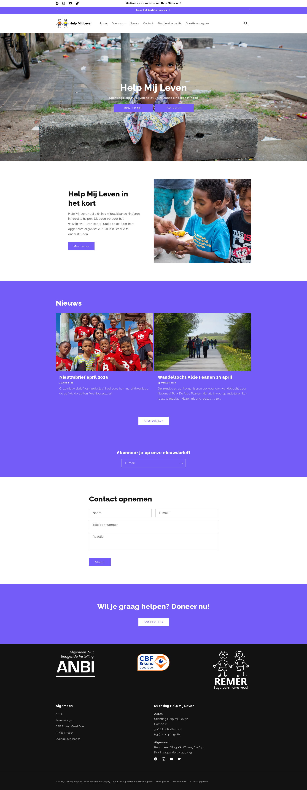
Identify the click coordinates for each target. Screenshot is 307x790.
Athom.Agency (145, 782)
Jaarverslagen (65, 720)
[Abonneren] (181, 463)
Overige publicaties (68, 738)
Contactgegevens (199, 781)
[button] (119, 23)
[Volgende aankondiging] (250, 10)
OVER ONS (173, 108)
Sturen (99, 562)
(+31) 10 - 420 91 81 (167, 734)
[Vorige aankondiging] (57, 10)
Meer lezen (81, 246)
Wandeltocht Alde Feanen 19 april (195, 377)
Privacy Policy (65, 732)
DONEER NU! (133, 108)
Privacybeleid (163, 781)
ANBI (59, 713)
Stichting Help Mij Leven (76, 782)
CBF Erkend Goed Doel (70, 726)
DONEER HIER (153, 622)
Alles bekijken (153, 421)
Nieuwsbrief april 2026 (83, 377)
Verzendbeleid (180, 781)
